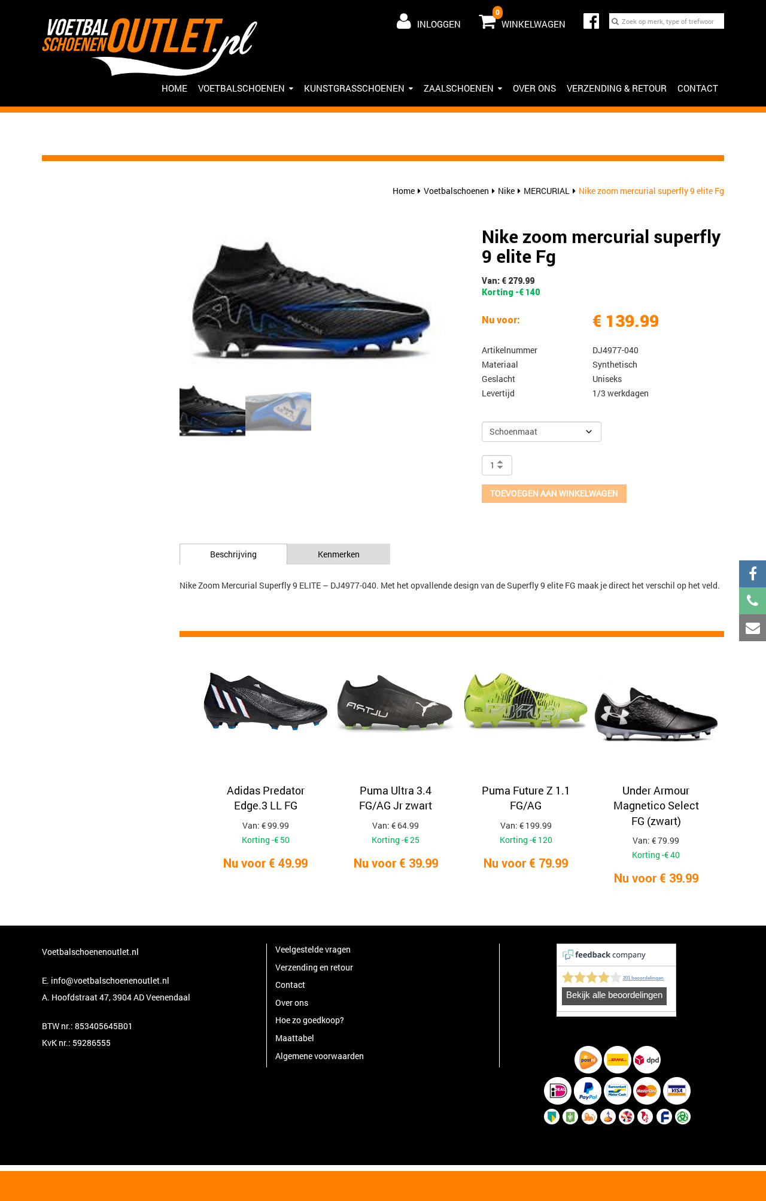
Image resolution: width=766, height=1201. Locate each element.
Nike (506, 190)
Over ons (534, 88)
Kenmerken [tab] (339, 554)
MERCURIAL (547, 190)
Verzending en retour (314, 967)
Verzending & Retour (617, 88)
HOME (174, 88)
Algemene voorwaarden (319, 1056)
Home (404, 190)
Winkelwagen (531, 18)
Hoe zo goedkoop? (309, 1020)
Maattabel (294, 1038)
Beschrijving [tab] (233, 554)
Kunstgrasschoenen (354, 88)
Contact (697, 88)
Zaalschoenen (459, 88)
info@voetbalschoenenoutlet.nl (110, 980)
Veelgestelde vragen (313, 949)
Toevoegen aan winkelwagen (554, 493)
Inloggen (439, 24)
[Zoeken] (615, 21)
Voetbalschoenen (241, 88)
